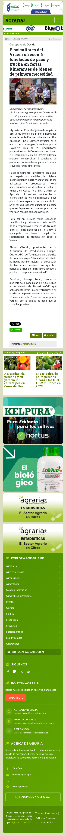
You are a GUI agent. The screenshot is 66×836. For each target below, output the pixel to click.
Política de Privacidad (45, 818)
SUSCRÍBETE (16, 697)
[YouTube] (15, 671)
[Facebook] (8, 671)
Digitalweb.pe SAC (21, 822)
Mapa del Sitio (47, 822)
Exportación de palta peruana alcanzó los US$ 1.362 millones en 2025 (48, 380)
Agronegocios (13, 33)
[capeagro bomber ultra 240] (33, 7)
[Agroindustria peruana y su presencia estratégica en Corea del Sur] (17, 363)
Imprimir (50, 335)
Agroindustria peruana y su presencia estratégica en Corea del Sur (14, 380)
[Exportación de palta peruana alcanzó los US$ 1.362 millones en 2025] (49, 363)
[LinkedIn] (28, 671)
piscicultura (29, 343)
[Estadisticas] (33, 507)
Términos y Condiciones (46, 813)
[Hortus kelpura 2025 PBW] (33, 420)
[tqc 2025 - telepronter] (23, 27)
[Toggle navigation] (58, 20)
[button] (40, 353)
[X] (21, 671)
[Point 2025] (33, 468)
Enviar (37, 335)
